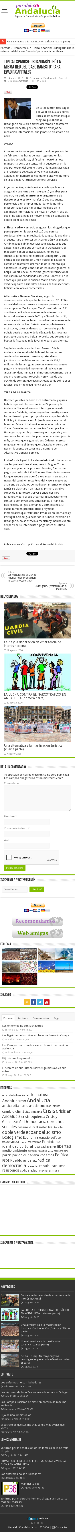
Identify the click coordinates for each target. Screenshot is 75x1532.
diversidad (58, 1127)
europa (23, 1142)
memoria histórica (37, 1150)
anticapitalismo (15, 1106)
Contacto (61, 1527)
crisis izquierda (33, 1117)
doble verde (13, 1132)
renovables (32, 1166)
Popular (8, 1018)
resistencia (10, 1170)
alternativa (37, 1094)
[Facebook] (33, 1002)
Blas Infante (53, 1106)
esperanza (10, 1142)
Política (61, 1154)
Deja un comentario (18, 81)
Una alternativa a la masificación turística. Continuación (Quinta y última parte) (45, 1328)
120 (21, 1506)
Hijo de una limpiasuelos (17, 1058)
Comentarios (41, 1018)
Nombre (10, 816)
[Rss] (27, 1002)
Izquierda (51, 1147)
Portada (5, 48)
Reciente (22, 1018)
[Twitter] (40, 1002)
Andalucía (38, 1100)
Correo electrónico (16, 828)
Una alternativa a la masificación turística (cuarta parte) (38, 41)
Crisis (49, 1111)
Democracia (21, 48)
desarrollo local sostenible (34, 1127)
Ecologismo (12, 1137)
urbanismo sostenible (48, 1171)
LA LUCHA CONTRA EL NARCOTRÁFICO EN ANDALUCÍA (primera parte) (35, 696)
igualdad (40, 1146)
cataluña (36, 1112)
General (62, 78)
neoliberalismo (61, 1151)
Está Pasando (50, 78)
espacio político (50, 1137)
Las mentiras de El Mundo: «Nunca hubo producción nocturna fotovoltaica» (22, 576)
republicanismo (52, 1166)
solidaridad (29, 1170)
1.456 (25, 1455)
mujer (50, 1151)
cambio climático (16, 1111)
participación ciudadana (20, 1155)
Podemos (47, 1155)
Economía (30, 1137)
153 (42, 1487)
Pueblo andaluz (23, 1160)
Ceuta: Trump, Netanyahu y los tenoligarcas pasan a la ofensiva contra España (45, 1359)
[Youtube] (47, 1002)
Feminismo (51, 1142)
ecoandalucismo (43, 1132)
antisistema (37, 1106)
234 (25, 1478)
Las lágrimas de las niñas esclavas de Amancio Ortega (35, 1035)
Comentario (11, 783)
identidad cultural (17, 1146)
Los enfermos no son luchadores (22, 1025)
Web (6, 840)
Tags (56, 1018)
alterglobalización (14, 1095)
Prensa (8, 143)
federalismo (34, 1142)
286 (23, 1468)
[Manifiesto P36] (10, 1488)
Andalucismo (14, 1100)
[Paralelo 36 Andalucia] (38, 10)
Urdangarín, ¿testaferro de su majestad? (51, 586)
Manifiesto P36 (30, 1483)
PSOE (5, 1160)
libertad (64, 1146)
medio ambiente (14, 1150)
